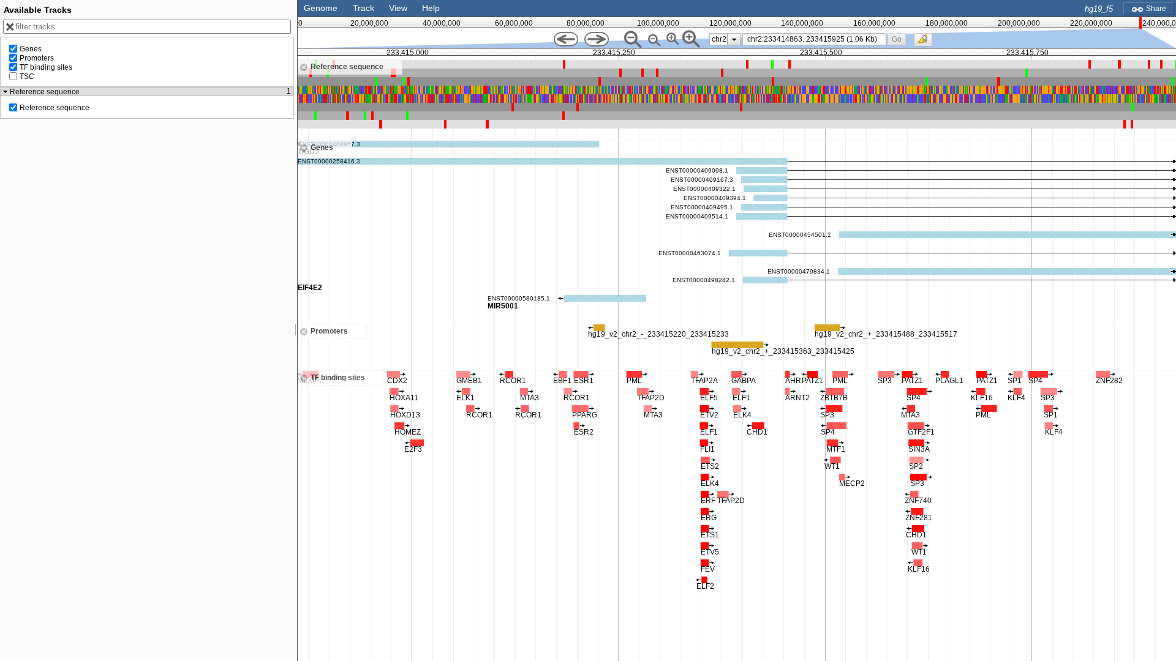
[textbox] (816, 39)
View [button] (398, 8)
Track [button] (363, 8)
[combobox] (814, 39)
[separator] (296, 330)
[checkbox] (926, 43)
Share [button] (1155, 8)
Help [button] (431, 8)
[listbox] (725, 39)
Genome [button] (320, 8)
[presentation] (734, 39)
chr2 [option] (719, 39)
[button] (897, 38)
